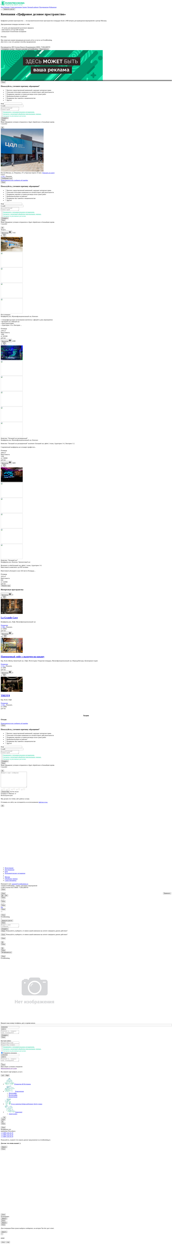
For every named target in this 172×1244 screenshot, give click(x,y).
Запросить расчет (9, 9)
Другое (9, 100)
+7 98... (3, 627)
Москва (7, 877)
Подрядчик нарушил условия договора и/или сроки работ (26, 94)
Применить (167, 893)
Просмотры (5, 233)
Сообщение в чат (7, 178)
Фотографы (13, 1093)
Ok (2, 127)
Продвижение (44, 7)
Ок (2, 907)
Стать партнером (16, 7)
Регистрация (9, 868)
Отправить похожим (10, 1053)
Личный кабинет (33, 7)
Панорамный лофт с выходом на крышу (22, 656)
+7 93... (3, 705)
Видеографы (13, 1095)
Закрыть (4, 1147)
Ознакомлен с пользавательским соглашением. (19, 112)
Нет (6, 895)
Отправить (5, 118)
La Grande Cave (9, 617)
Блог (2, 7)
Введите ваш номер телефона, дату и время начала (18, 1023)
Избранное (53, 7)
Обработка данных (11, 879)
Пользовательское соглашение (15, 873)
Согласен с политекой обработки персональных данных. (22, 114)
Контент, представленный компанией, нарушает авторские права (29, 90)
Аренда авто (13, 1114)
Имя (2, 104)
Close (3, 82)
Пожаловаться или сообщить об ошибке (14, 180)
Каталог (7, 7)
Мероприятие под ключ (9, 1068)
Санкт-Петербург (11, 880)
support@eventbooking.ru (20, 884)
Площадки (4, 625)
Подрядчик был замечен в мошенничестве (21, 98)
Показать (9, 176)
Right (7, 1075)
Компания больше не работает (17, 96)
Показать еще (6, 585)
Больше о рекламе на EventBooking (27, 49)
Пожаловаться (44, 49)
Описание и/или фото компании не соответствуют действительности (30, 92)
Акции (24, 7)
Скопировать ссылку (8, 49)
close (3, 1242)
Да (2, 895)
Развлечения (13, 1097)
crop (8, 1242)
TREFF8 (5, 695)
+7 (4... (3, 176)
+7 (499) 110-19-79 (7, 1133)
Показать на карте (48, 173)
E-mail (3, 106)
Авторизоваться (6, 952)
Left (3, 1075)
